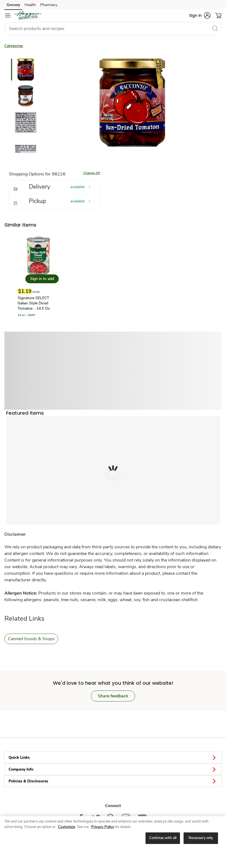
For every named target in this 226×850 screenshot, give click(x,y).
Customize (66, 826)
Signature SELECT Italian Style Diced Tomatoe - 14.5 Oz (34, 303)
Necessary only (201, 837)
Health (30, 4)
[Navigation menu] (7, 15)
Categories (13, 45)
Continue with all (162, 837)
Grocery (13, 4)
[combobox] (113, 28)
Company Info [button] (21, 769)
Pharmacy (48, 4)
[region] (113, 833)
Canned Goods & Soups (31, 639)
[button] (200, 15)
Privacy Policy (102, 826)
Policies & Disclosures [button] (28, 781)
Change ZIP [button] (91, 173)
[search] (215, 28)
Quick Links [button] (19, 757)
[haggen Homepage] (28, 15)
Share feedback (113, 696)
